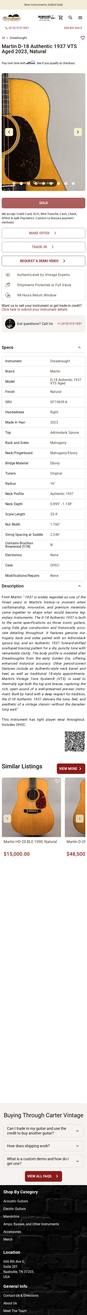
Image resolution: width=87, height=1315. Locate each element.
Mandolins (11, 1216)
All (3, 38)
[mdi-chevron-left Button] (7, 819)
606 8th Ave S (73, 28)
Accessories (12, 1232)
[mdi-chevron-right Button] (80, 819)
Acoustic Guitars (15, 1201)
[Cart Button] (60, 17)
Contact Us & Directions (20, 1296)
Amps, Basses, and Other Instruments (31, 1224)
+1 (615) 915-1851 (69, 323)
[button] (43, 348)
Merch (8, 1239)
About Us (10, 1303)
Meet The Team (15, 1311)
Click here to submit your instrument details (35, 309)
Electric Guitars (14, 1209)
